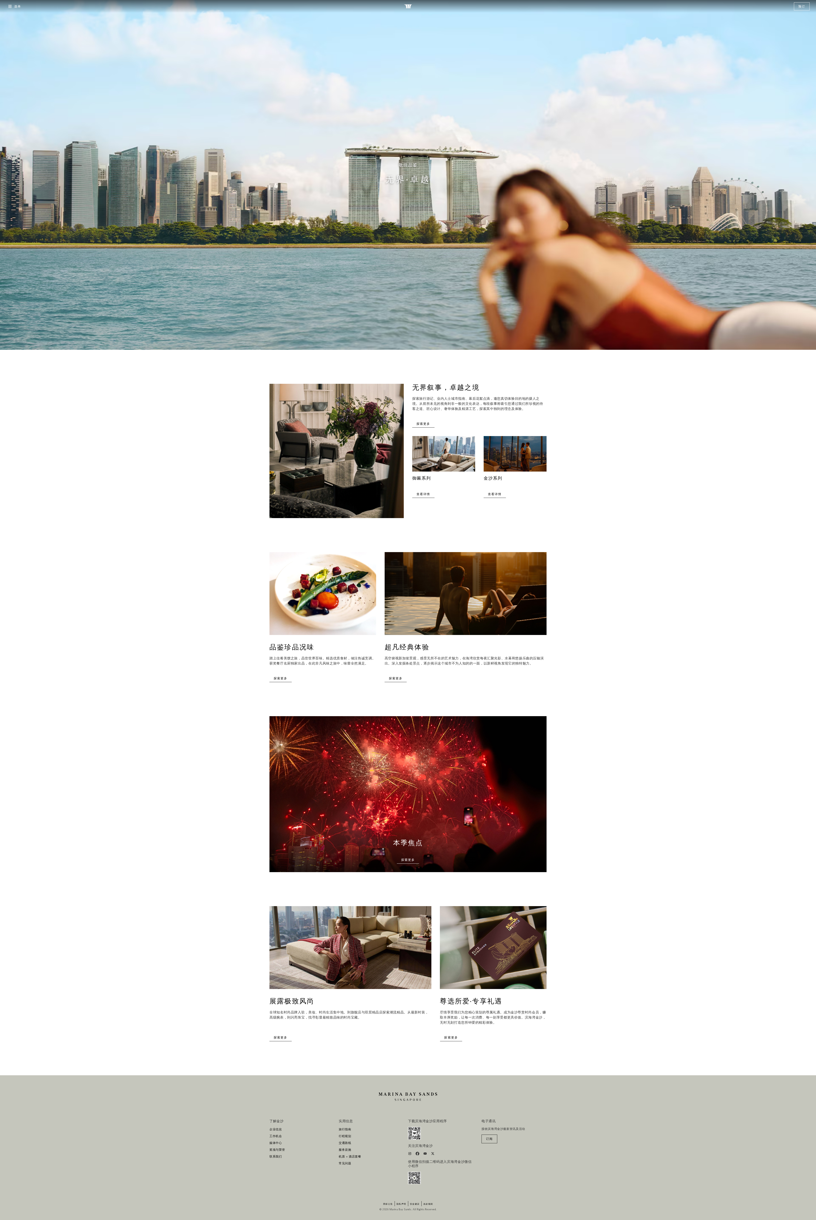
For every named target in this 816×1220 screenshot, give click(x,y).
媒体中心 (275, 1143)
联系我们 (275, 1156)
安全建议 (415, 1204)
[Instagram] (410, 1154)
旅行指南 (345, 1129)
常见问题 (345, 1163)
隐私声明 (401, 1204)
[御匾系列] (443, 456)
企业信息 (275, 1129)
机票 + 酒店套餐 (350, 1156)
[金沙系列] (515, 456)
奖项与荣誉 (277, 1149)
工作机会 (275, 1136)
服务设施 (345, 1149)
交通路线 (345, 1143)
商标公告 (388, 1204)
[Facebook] (418, 1154)
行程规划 (345, 1136)
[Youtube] (425, 1154)
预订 (801, 6)
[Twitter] (433, 1154)
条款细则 (428, 1204)
